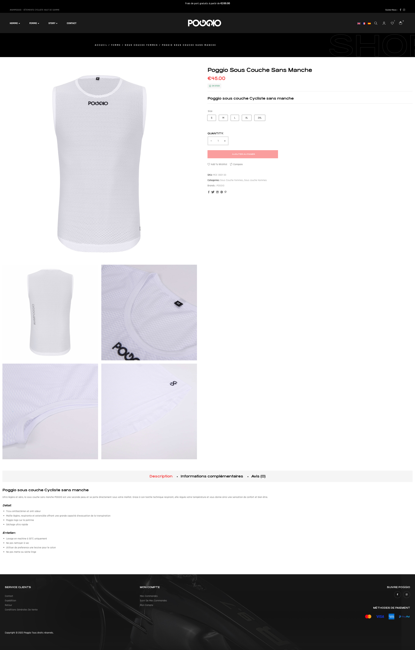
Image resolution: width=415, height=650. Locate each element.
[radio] (212, 118)
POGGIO (220, 185)
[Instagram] (404, 10)
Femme (116, 45)
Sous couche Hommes (255, 180)
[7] (392, 23)
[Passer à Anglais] (360, 23)
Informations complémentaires (212, 476)
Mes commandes (149, 596)
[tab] (161, 476)
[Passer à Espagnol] (370, 23)
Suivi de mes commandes (153, 600)
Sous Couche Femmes (141, 45)
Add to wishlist (219, 164)
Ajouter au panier (243, 154)
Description (160, 476)
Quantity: (216, 133)
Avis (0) (258, 476)
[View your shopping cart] (400, 22)
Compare (238, 164)
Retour (8, 605)
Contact (9, 596)
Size (210, 111)
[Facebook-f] (400, 10)
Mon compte (146, 605)
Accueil (101, 45)
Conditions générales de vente (21, 609)
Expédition (10, 600)
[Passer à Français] (365, 23)
